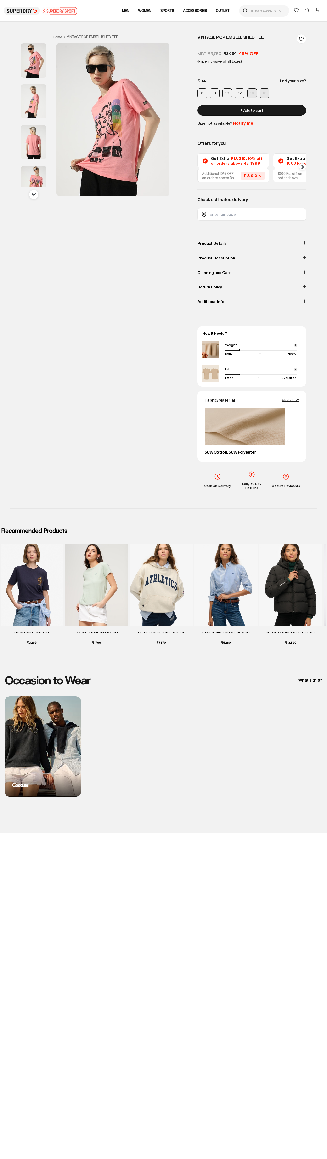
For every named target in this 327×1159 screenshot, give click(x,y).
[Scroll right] (302, 166)
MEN (125, 10)
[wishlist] (297, 10)
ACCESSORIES (195, 10)
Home (57, 37)
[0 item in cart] (307, 10)
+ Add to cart (251, 110)
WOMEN (145, 10)
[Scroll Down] (34, 194)
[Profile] (317, 10)
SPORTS (167, 10)
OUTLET (223, 10)
